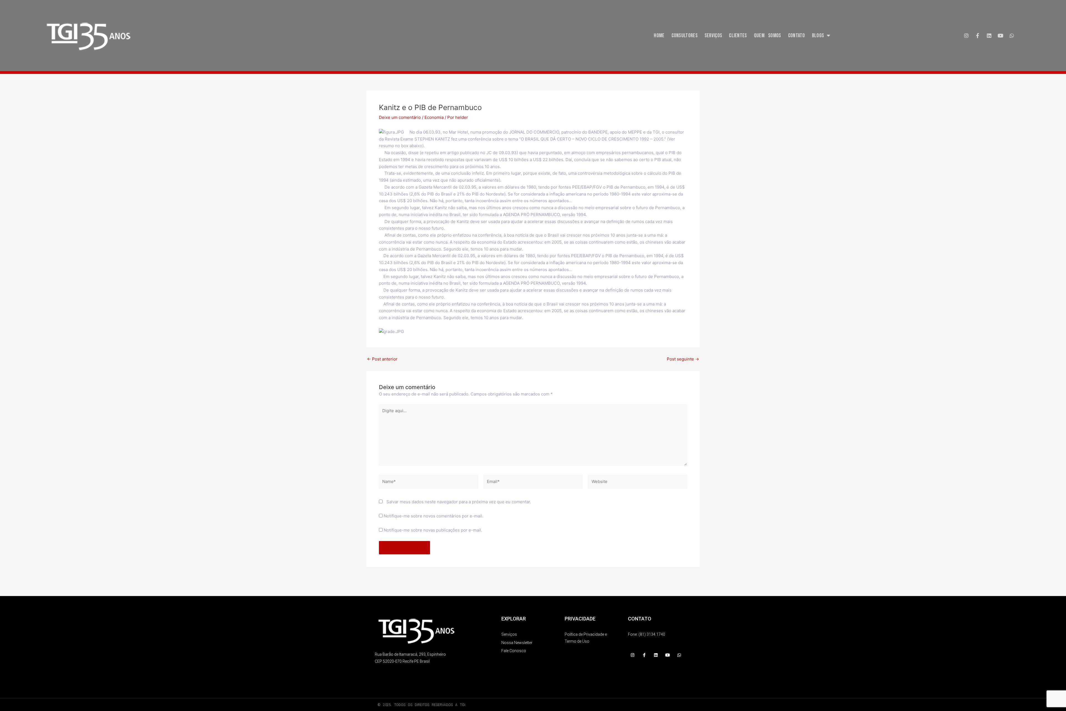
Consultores (685, 35)
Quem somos (767, 35)
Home (659, 35)
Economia (434, 117)
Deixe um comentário (400, 117)
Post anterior (382, 359)
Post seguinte (683, 359)
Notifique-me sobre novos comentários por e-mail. (433, 516)
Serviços (713, 35)
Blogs (818, 35)
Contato (796, 35)
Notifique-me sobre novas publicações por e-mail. (433, 530)
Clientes (738, 35)
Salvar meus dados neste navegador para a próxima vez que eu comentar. (458, 501)
